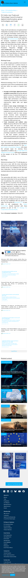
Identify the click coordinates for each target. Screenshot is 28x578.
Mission (5, 497)
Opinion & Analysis (8, 527)
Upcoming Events (7, 536)
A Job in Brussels (7, 562)
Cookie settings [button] (5, 574)
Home (2, 10)
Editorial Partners (7, 504)
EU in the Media (7, 526)
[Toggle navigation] (25, 2)
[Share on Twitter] (3, 25)
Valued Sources (7, 506)
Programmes (6, 500)
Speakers (6, 544)
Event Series (6, 538)
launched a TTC (18, 202)
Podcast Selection (8, 529)
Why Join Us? (6, 513)
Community (6, 515)
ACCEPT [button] (12, 574)
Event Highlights (7, 542)
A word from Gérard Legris (9, 518)
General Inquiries (7, 553)
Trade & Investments (7, 12)
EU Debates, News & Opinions (11, 3)
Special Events (7, 540)
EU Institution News (11, 10)
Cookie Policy (11, 572)
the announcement (13, 38)
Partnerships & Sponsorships (10, 556)
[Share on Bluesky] (10, 25)
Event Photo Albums (8, 547)
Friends (5, 508)
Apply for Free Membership (14, 484)
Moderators (6, 545)
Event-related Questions (9, 554)
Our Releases (7, 502)
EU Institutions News (8, 524)
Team (5, 499)
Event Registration (8, 535)
